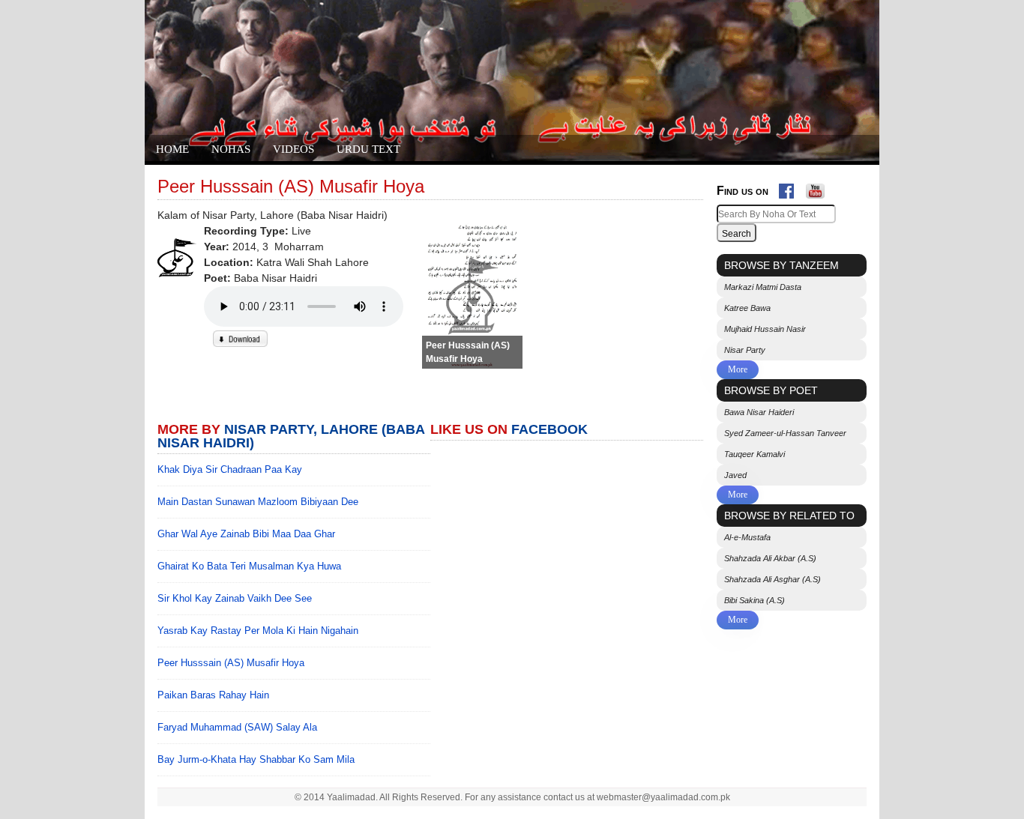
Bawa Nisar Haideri (759, 412)
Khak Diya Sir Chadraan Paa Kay (229, 469)
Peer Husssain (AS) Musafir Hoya (230, 662)
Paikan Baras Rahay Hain (213, 695)
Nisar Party (744, 349)
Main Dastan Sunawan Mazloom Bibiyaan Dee (257, 501)
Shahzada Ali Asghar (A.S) (772, 579)
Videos (293, 149)
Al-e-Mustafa (747, 537)
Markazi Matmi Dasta (762, 286)
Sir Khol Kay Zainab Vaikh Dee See (234, 598)
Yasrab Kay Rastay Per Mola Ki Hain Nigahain (257, 630)
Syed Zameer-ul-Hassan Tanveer (785, 433)
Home (172, 149)
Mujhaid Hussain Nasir (765, 328)
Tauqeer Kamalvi (754, 454)
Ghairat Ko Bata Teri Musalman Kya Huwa (249, 566)
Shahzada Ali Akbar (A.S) (770, 558)
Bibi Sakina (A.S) (754, 600)
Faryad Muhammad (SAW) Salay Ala (237, 727)
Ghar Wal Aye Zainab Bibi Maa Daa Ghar (246, 534)
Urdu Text (368, 149)
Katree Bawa (747, 307)
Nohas (230, 149)
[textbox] (776, 214)
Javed (735, 475)
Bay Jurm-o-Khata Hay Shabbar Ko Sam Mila (256, 759)
